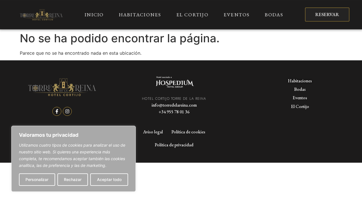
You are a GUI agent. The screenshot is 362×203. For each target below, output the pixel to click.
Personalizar (36, 179)
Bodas (300, 89)
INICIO (94, 15)
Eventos (300, 98)
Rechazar (72, 179)
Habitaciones (300, 81)
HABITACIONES (140, 15)
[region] (73, 159)
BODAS (274, 15)
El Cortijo (300, 106)
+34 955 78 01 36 (174, 112)
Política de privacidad (174, 145)
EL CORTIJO (192, 15)
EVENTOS (236, 15)
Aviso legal (153, 132)
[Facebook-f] (56, 111)
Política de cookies (188, 132)
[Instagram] (67, 111)
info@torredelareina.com (174, 105)
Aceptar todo (109, 179)
